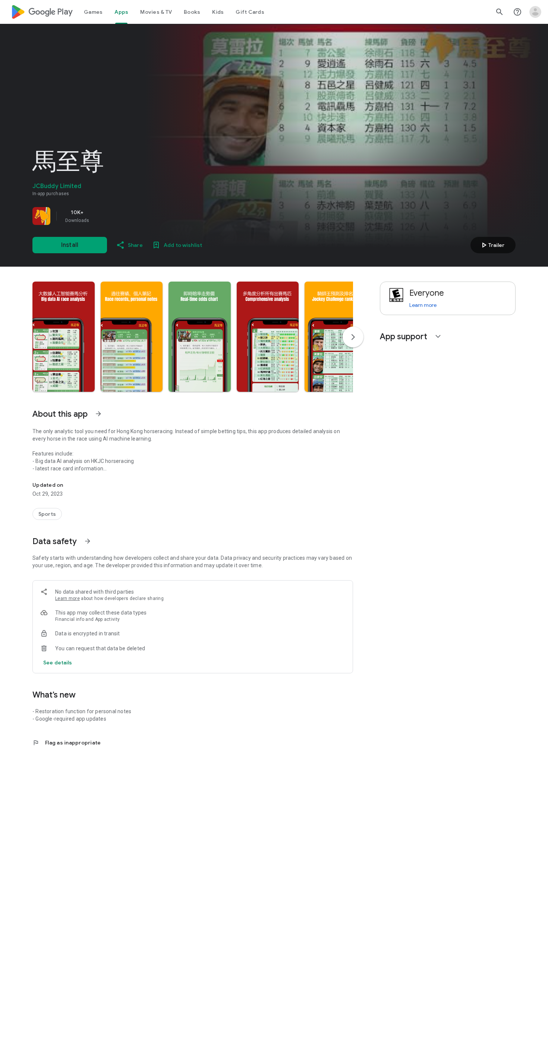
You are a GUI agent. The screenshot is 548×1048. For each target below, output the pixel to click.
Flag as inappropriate (66, 742)
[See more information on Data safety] (88, 541)
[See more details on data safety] (57, 662)
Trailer (491, 245)
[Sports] (47, 514)
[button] (63, 337)
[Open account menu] (535, 12)
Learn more (67, 598)
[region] (136, 216)
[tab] (93, 12)
